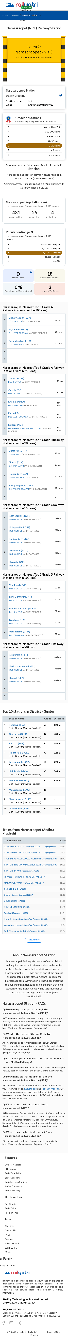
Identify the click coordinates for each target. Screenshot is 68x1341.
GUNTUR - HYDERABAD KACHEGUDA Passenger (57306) (30, 865)
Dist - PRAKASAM (15, 393)
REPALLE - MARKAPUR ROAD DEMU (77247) (24, 877)
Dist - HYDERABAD (17, 344)
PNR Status (10, 1169)
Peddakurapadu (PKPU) (22, 666)
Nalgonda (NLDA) (18, 473)
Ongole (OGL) (15, 390)
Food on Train (11, 1212)
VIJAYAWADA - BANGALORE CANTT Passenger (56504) (30, 852)
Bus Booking (26, 10)
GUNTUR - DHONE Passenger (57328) (21, 871)
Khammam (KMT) (17, 401)
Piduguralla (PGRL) (19, 527)
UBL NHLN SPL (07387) (14, 901)
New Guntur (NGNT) (20, 596)
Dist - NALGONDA (16, 477)
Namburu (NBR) (17, 620)
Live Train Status (13, 1164)
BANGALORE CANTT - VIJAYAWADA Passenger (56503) (30, 846)
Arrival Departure (13, 1186)
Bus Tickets (10, 1204)
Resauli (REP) (16, 677)
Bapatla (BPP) (17, 562)
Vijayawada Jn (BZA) (20, 317)
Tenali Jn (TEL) (16, 378)
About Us (9, 1226)
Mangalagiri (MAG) (19, 789)
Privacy (34, 1335)
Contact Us (10, 1230)
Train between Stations (16, 1182)
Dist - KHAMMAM (16, 405)
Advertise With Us (13, 1243)
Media (8, 1252)
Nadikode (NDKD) (19, 538)
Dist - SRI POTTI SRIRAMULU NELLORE (25, 428)
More (23, 20)
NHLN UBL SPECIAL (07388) (17, 907)
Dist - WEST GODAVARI (18, 417)
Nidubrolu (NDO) (18, 550)
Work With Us (11, 1247)
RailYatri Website (50, 1088)
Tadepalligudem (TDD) (21, 485)
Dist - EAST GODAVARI (18, 333)
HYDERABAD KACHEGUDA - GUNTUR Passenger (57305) (30, 858)
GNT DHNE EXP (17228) (15, 889)
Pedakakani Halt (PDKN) (22, 608)
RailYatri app (30, 1088)
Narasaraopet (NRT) (20, 799)
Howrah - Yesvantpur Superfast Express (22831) (26, 919)
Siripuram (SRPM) (19, 654)
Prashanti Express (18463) (16, 913)
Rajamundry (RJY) (18, 329)
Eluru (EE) (13, 413)
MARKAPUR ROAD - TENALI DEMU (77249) (24, 883)
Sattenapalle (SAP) (19, 515)
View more (34, 939)
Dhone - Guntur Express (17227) (18, 895)
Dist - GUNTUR (14, 382)
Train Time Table (13, 1173)
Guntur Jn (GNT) (18, 450)
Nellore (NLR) (15, 424)
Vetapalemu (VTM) (19, 631)
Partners (9, 1239)
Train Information (29, 15)
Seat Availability (12, 1177)
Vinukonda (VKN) (18, 585)
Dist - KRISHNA (15, 321)
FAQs (7, 1234)
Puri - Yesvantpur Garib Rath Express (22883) (24, 931)
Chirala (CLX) (16, 462)
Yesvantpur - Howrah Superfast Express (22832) (26, 925)
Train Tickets (27, 4)
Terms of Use (54, 1332)
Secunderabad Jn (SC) (20, 341)
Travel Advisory (12, 1190)
